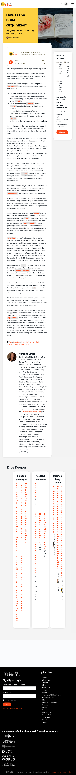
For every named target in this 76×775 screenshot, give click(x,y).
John (15, 342)
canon (24, 173)
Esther (13, 106)
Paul (27, 218)
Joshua (30, 104)
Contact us (46, 687)
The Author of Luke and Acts (45, 531)
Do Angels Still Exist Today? (53, 509)
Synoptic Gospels (22, 270)
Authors (45, 682)
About (44, 677)
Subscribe (46, 717)
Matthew (11, 238)
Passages (45, 705)
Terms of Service (56, 772)
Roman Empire (29, 223)
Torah (18, 101)
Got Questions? (48, 697)
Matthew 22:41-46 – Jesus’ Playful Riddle (21, 583)
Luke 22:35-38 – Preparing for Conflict (21, 510)
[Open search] (62, 4)
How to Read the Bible (17, 344)
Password (7, 692)
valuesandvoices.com (32, 412)
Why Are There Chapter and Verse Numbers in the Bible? (58, 527)
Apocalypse (13, 318)
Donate (45, 692)
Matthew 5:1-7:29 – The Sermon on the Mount (26, 512)
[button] (72, 4)
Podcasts (45, 710)
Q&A (27, 344)
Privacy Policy (47, 715)
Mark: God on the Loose (40, 528)
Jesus (36, 213)
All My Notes (46, 680)
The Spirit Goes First (61, 65)
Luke (23, 265)
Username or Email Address (14, 685)
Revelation (36, 342)
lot (34, 288)
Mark (23, 342)
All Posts (23, 451)
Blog (44, 685)
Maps (44, 700)
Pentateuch (13, 86)
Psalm (13, 118)
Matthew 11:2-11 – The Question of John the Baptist (17, 517)
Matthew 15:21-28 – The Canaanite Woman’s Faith (17, 588)
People (44, 707)
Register (19, 708)
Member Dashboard (49, 702)
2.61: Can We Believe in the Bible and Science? (35, 544)
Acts (10, 342)
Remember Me (10, 700)
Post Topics (46, 712)
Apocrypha (12, 193)
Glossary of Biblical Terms (51, 695)
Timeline (45, 720)
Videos (44, 722)
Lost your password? (9, 708)
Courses (45, 690)
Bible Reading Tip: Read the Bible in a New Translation (62, 531)
